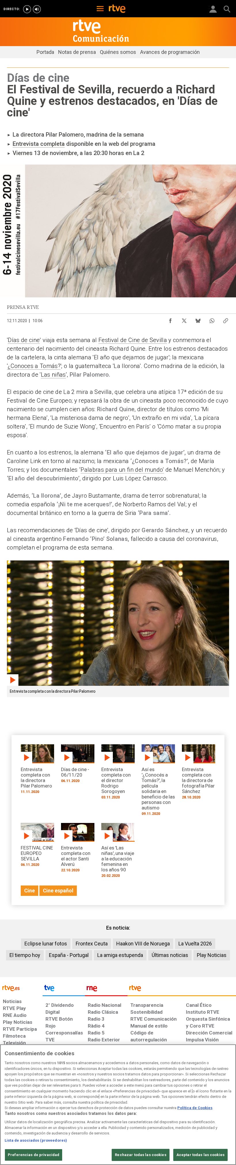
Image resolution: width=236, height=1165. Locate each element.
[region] (118, 1104)
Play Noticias (212, 955)
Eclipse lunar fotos (45, 944)
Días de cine (24, 340)
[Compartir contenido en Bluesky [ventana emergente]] (198, 319)
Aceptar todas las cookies (200, 1155)
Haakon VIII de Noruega (143, 944)
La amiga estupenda (120, 955)
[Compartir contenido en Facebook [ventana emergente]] (170, 319)
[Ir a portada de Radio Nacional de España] (106, 989)
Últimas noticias (170, 955)
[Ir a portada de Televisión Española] (64, 989)
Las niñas (53, 374)
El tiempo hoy (24, 955)
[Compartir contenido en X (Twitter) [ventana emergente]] (184, 319)
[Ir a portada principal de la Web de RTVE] (21, 987)
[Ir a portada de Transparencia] (181, 989)
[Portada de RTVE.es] (117, 9)
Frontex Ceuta (92, 944)
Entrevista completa (39, 143)
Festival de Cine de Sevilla (132, 340)
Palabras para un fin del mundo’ (122, 469)
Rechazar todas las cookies (140, 1155)
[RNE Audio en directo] (36, 9)
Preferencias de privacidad (33, 1155)
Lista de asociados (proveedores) (36, 1140)
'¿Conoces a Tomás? (33, 365)
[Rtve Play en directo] (27, 9)
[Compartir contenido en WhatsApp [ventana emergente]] (212, 319)
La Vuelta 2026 (195, 944)
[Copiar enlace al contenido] (226, 319)
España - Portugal (69, 955)
